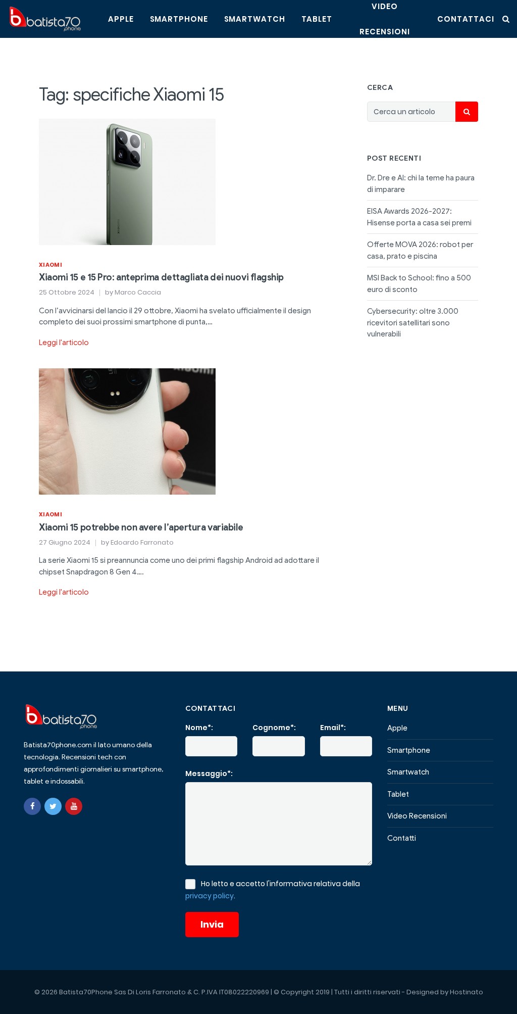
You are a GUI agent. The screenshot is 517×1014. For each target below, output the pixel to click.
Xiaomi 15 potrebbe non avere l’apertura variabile (141, 527)
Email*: (333, 727)
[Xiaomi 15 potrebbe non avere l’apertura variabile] (127, 431)
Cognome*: (274, 727)
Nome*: (199, 727)
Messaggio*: (209, 773)
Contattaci (465, 19)
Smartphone (179, 19)
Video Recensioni (417, 815)
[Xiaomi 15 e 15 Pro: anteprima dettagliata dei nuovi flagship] (127, 180)
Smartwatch (254, 19)
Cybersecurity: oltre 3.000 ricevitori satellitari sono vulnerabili (412, 323)
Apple (121, 19)
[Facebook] (32, 806)
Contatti (401, 838)
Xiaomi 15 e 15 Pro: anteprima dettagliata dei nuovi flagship (161, 277)
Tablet (316, 19)
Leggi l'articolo (64, 342)
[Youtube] (73, 806)
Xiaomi (50, 265)
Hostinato (466, 992)
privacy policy (209, 896)
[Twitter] (53, 806)
